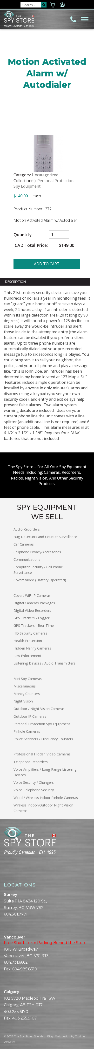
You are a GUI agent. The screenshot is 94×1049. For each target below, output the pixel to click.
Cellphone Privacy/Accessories (37, 552)
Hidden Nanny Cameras (32, 648)
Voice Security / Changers (33, 782)
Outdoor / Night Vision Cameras (39, 708)
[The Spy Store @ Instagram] (13, 871)
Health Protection (27, 640)
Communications (26, 559)
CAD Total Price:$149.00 (43, 245)
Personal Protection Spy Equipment (41, 724)
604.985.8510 (24, 969)
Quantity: (23, 234)
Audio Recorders (26, 529)
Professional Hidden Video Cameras (42, 754)
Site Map (39, 1036)
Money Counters (26, 693)
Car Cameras (23, 544)
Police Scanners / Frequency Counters (43, 739)
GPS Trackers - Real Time (33, 625)
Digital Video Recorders (32, 610)
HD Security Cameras (30, 633)
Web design (62, 1036)
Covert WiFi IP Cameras (32, 595)
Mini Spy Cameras (27, 678)
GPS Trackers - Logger (31, 618)
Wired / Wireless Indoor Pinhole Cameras (45, 797)
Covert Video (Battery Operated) (39, 580)
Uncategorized (45, 174)
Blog (50, 1036)
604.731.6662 (16, 962)
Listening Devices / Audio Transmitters (44, 663)
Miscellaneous (24, 686)
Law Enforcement (27, 655)
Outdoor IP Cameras (29, 716)
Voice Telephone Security (33, 790)
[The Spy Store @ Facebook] (6, 871)
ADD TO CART (47, 263)
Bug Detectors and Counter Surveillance (45, 536)
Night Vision (23, 701)
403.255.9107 (24, 1018)
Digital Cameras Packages (34, 603)
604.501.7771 (15, 914)
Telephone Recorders (30, 762)
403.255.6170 (16, 1011)
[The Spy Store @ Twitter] (10, 871)
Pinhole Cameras (26, 731)
